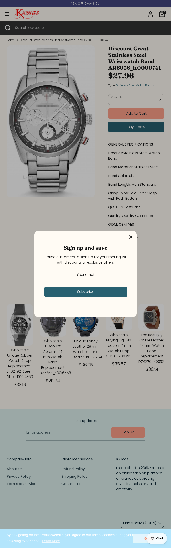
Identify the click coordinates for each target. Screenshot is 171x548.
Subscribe (85, 291)
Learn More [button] (51, 541)
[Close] (131, 237)
